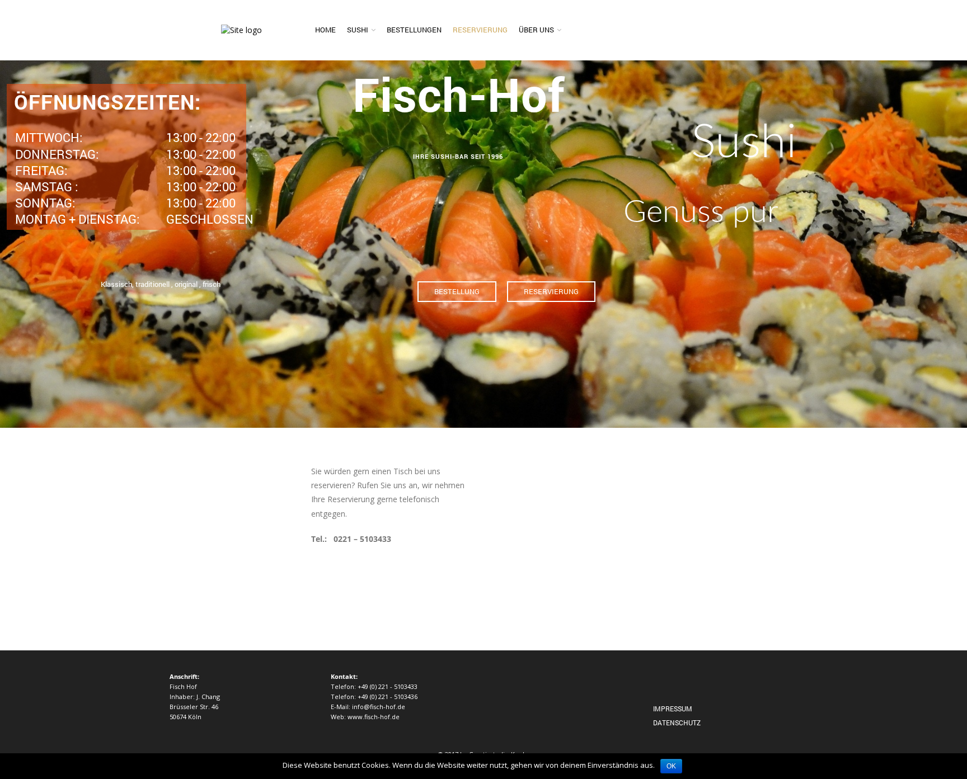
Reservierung (480, 29)
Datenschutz (677, 722)
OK (671, 766)
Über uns (536, 29)
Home (325, 29)
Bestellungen (414, 29)
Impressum (672, 708)
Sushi (357, 29)
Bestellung (457, 291)
